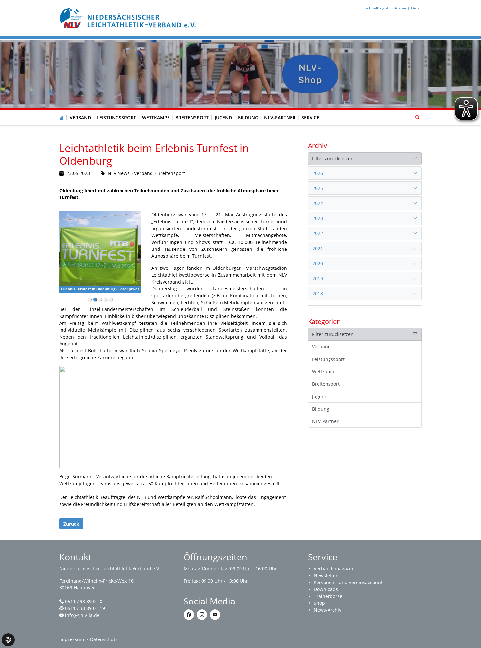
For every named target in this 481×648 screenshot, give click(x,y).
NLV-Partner (279, 117)
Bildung (248, 117)
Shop (319, 603)
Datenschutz (103, 639)
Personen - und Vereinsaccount (348, 582)
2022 (317, 233)
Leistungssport (116, 117)
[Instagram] (202, 614)
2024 (317, 203)
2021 (317, 248)
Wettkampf (155, 117)
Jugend (223, 117)
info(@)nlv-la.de (82, 615)
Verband (80, 117)
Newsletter (326, 575)
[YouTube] (215, 614)
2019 (317, 278)
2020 (317, 263)
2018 (317, 293)
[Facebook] (189, 614)
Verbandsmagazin (333, 568)
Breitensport (192, 117)
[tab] (364, 173)
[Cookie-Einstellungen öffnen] (8, 639)
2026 (317, 173)
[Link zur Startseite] (128, 17)
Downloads (326, 589)
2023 (317, 218)
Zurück (71, 524)
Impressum (71, 639)
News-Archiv (327, 610)
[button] (80, 111)
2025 (317, 188)
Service (310, 117)
